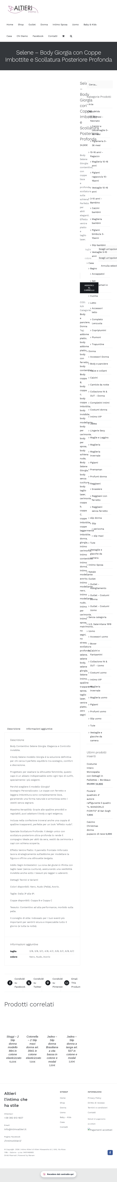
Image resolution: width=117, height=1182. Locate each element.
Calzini (94, 377)
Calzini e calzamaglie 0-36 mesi (100, 130)
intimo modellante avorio (86, 574)
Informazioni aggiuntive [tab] (39, 728)
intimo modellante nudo (86, 598)
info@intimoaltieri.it (15, 1129)
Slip (94, 523)
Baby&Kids (94, 111)
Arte (90, 104)
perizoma (99, 528)
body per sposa (83, 442)
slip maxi (98, 535)
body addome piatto (84, 346)
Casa (91, 263)
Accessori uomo (99, 636)
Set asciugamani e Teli (100, 285)
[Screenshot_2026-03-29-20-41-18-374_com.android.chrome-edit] (40, 235)
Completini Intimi (99, 402)
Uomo (91, 631)
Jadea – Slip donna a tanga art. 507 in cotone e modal (72, 1047)
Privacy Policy (94, 1098)
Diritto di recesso (96, 1103)
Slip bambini (99, 245)
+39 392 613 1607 (13, 1117)
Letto (93, 303)
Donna (83, 326)
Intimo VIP (96, 416)
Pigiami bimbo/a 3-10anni (98, 234)
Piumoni (96, 337)
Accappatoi (98, 273)
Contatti (64, 1127)
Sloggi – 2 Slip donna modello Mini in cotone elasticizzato (13, 1047)
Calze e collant (98, 370)
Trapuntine (98, 344)
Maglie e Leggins (99, 437)
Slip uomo (95, 718)
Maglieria (95, 444)
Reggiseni (95, 483)
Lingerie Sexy (97, 430)
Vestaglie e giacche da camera (96, 553)
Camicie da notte (99, 384)
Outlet (92, 578)
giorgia (83, 542)
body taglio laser (83, 490)
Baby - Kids (65, 1117)
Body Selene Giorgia (84, 466)
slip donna (96, 518)
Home (62, 1098)
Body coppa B (83, 378)
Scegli (13, 1021)
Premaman (96, 469)
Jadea (93, 423)
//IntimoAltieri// (12, 1140)
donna (83, 538)
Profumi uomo (98, 711)
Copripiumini (99, 330)
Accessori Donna (99, 356)
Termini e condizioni (97, 1107)
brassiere (97, 489)
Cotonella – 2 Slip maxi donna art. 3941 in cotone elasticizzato (33, 1047)
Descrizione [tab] (13, 728)
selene (83, 654)
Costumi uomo (98, 672)
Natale (92, 571)
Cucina (94, 296)
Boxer (93, 643)
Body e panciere (99, 363)
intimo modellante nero (86, 586)
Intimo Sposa (95, 564)
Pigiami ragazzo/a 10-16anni (99, 176)
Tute (92, 542)
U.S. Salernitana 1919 (99, 624)
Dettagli (13, 1027)
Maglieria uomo (98, 697)
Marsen (32, 1155)
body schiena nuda (84, 454)
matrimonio (86, 626)
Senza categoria (97, 617)
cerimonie (85, 498)
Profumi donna (98, 476)
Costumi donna (98, 409)
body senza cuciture (84, 478)
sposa (83, 690)
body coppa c (83, 390)
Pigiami (94, 462)
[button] (71, 36)
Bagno (93, 268)
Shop (62, 1103)
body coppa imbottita (85, 402)
